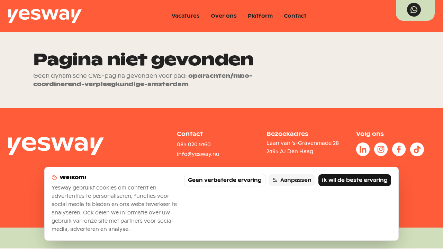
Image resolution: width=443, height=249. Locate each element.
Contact (295, 16)
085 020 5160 (194, 144)
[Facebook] (399, 149)
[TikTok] (417, 149)
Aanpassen (295, 180)
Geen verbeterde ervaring (225, 180)
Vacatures (186, 16)
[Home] (45, 16)
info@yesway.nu (198, 154)
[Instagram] (381, 149)
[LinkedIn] (363, 149)
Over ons (224, 16)
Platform (260, 16)
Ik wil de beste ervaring (355, 180)
